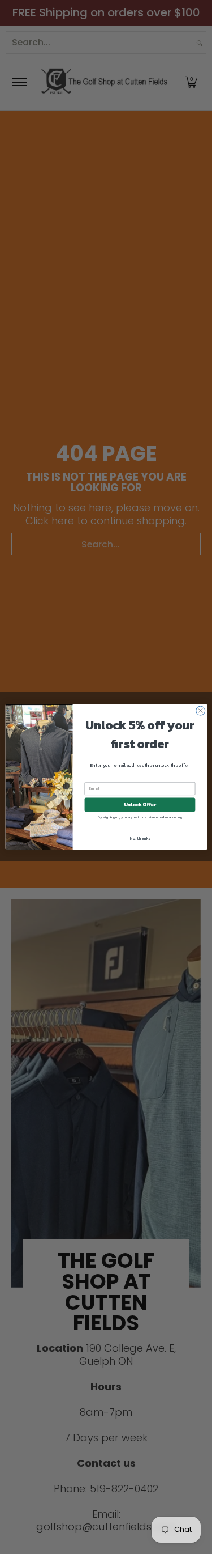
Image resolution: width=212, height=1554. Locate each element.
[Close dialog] (200, 710)
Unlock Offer (139, 805)
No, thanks (139, 838)
